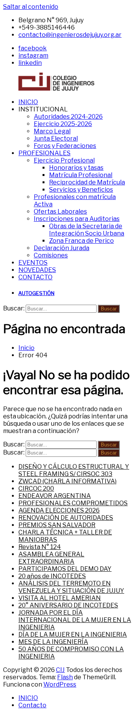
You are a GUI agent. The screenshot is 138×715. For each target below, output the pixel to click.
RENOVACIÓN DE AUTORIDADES (65, 517)
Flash (65, 677)
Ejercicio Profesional (64, 160)
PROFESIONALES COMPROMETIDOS (73, 503)
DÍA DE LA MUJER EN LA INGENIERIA (72, 634)
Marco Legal (52, 131)
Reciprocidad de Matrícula (87, 182)
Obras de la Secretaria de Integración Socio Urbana (86, 229)
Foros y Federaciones (65, 145)
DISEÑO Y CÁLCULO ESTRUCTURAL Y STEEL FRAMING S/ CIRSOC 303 (73, 470)
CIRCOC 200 (36, 488)
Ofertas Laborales (60, 211)
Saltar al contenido (30, 6)
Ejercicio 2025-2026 (63, 124)
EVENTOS (33, 262)
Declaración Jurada (61, 248)
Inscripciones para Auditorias (77, 218)
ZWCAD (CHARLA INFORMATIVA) (67, 481)
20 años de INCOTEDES (52, 576)
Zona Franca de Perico (81, 240)
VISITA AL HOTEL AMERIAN (59, 598)
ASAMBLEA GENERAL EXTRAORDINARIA (51, 558)
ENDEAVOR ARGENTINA (54, 495)
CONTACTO (35, 277)
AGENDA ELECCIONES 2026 (59, 510)
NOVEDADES (37, 270)
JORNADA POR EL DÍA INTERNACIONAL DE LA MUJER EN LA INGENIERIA (74, 620)
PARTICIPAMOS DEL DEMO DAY (65, 568)
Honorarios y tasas (76, 167)
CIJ (60, 670)
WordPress (59, 684)
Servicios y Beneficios (81, 189)
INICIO (28, 102)
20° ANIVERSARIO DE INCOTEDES (68, 605)
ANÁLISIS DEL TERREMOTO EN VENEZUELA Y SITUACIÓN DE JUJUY (71, 587)
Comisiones (51, 255)
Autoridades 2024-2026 (68, 116)
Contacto (32, 705)
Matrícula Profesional (80, 175)
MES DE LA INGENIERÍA (53, 641)
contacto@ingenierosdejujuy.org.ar (70, 34)
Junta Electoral (56, 138)
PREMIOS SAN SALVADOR (56, 525)
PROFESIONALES (44, 153)
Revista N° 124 (39, 547)
